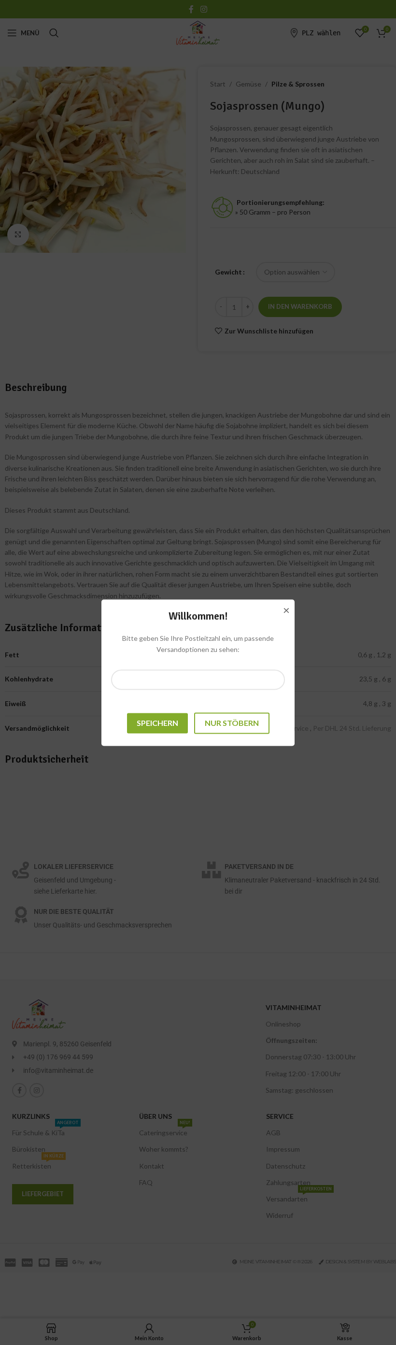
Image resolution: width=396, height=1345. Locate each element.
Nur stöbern (232, 723)
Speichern (157, 723)
